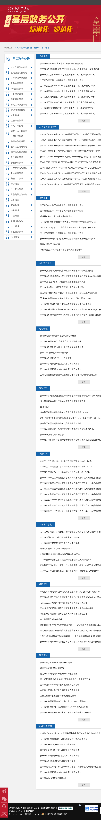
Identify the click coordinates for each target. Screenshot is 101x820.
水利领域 (45, 48)
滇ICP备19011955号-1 (49, 808)
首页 (17, 48)
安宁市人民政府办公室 (17, 808)
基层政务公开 (26, 48)
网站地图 (30, 811)
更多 (84, 121)
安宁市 (37, 48)
